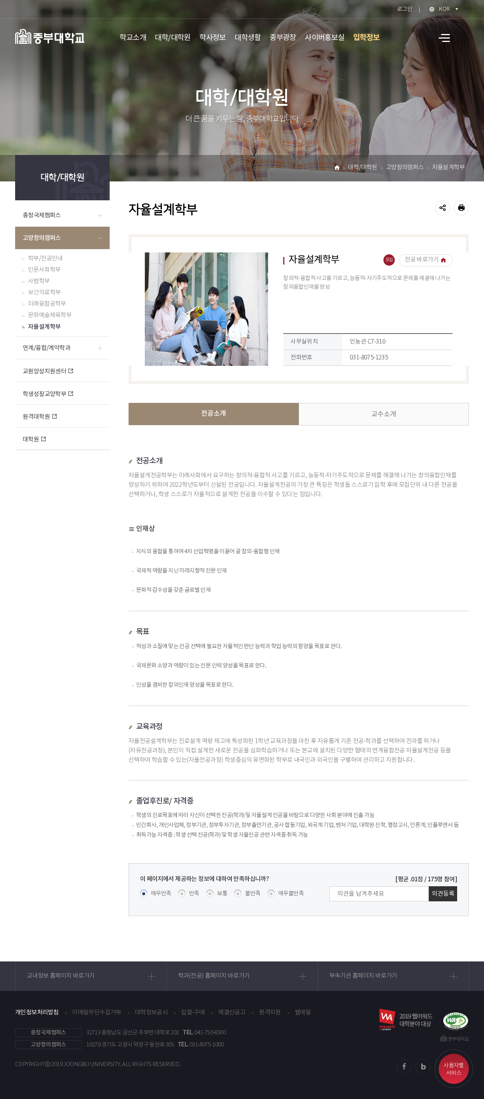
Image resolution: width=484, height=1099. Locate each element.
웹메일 (303, 1012)
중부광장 (283, 38)
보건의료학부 (44, 292)
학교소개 (132, 38)
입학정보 (366, 37)
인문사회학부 (44, 270)
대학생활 (247, 38)
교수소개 (383, 414)
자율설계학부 (44, 327)
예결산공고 (231, 1012)
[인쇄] (461, 207)
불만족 (252, 893)
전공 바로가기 (422, 260)
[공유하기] (442, 207)
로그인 (404, 9)
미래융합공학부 (47, 304)
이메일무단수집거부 (96, 1012)
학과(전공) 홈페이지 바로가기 (214, 976)
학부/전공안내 (45, 258)
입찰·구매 (193, 1012)
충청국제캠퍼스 (42, 215)
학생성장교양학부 (44, 394)
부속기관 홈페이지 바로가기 (363, 976)
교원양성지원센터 (44, 371)
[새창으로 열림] (455, 1019)
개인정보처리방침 (37, 1012)
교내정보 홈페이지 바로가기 (61, 976)
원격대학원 (36, 416)
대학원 (31, 439)
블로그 (423, 1066)
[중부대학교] (49, 36)
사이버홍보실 (324, 38)
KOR (444, 9)
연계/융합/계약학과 (46, 348)
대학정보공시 (151, 1012)
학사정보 (212, 38)
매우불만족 (291, 893)
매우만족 (161, 893)
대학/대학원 (172, 38)
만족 (194, 893)
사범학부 (39, 281)
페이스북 (404, 1066)
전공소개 (213, 414)
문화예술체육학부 (49, 315)
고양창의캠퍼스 (42, 238)
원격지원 (270, 1012)
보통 (222, 893)
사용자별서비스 (454, 1069)
